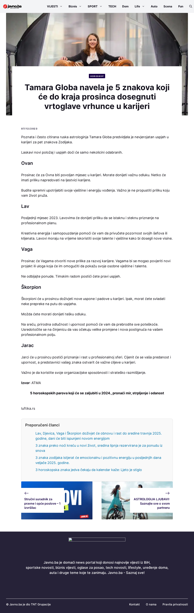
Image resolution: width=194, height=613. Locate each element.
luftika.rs (28, 408)
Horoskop (97, 76)
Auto (154, 6)
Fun (180, 6)
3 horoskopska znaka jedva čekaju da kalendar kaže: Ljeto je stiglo (88, 470)
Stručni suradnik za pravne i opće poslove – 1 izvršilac (42, 503)
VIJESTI (52, 6)
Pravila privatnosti (175, 604)
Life (137, 6)
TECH (112, 6)
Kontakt (134, 604)
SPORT (93, 6)
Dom (125, 6)
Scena (167, 6)
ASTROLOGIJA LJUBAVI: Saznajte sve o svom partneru (152, 503)
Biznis (73, 6)
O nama (151, 604)
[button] (189, 6)
